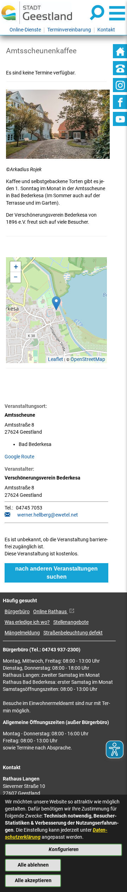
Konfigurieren (64, 849)
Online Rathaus (50, 612)
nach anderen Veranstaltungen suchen (56, 572)
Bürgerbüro (17, 612)
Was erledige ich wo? (27, 622)
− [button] (15, 277)
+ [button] (16, 266)
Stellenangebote (71, 622)
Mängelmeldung (22, 633)
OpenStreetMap (88, 359)
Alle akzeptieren (33, 881)
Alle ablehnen (33, 865)
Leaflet (55, 359)
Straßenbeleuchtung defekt (73, 633)
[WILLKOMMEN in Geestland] (36, 12)
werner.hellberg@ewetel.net (47, 515)
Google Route (19, 457)
